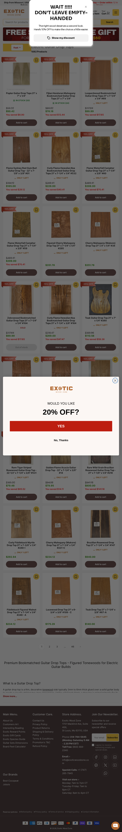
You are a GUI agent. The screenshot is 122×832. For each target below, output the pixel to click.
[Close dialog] (115, 380)
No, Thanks (61, 440)
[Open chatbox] (115, 826)
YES (61, 426)
